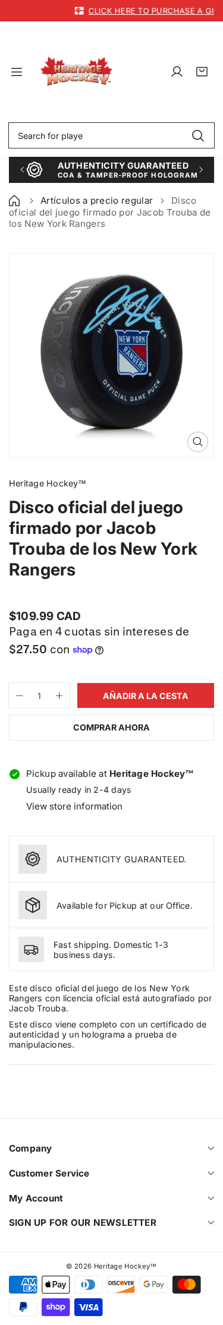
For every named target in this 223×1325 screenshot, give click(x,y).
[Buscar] (197, 135)
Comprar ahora (111, 727)
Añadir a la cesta (146, 696)
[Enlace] (76, 72)
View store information (74, 806)
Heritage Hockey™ (125, 1266)
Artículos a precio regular (96, 200)
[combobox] (111, 135)
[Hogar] (15, 200)
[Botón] (21, 169)
